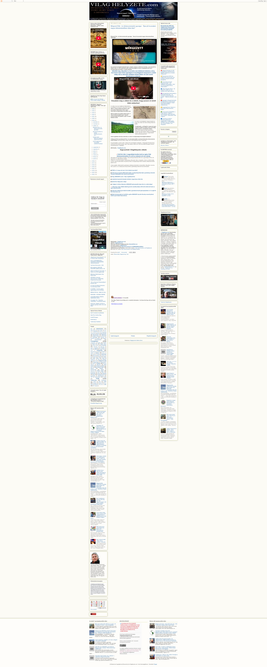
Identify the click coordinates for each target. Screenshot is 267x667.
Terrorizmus (97, 377)
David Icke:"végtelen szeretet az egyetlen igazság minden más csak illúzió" (98, 304)
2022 (93, 114)
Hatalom (97, 352)
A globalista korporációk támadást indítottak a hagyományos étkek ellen (127, 179)
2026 (93, 108)
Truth (127, 254)
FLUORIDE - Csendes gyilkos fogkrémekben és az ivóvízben (97, 289)
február (95, 156)
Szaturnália (93, 375)
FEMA (95, 349)
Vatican (100, 383)
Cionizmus (93, 338)
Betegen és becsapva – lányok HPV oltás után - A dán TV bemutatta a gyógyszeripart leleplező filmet (98, 414)
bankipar (101, 384)
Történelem (103, 380)
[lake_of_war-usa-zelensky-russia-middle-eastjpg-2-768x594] (98, 100)
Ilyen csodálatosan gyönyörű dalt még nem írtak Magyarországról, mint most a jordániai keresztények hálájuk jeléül (98, 501)
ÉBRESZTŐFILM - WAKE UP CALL (98, 292)
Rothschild (93, 373)
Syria (94, 374)
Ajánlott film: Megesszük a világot (119, 181)
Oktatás (101, 368)
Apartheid (95, 331)
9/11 (91, 328)
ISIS (98, 354)
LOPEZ (166, 198)
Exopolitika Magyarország (96, 403)
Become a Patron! (165, 145)
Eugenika (96, 348)
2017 (93, 162)
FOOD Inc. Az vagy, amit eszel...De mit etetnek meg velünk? (125, 170)
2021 (93, 116)
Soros (99, 373)
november (95, 123)
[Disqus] (133, 275)
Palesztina (93, 371)
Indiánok (103, 355)
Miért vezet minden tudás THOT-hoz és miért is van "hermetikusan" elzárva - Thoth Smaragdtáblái (168, 417)
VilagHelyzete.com (121, 147)
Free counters (94, 609)
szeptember (96, 147)
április (94, 152)
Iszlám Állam (96, 358)
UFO (100, 381)
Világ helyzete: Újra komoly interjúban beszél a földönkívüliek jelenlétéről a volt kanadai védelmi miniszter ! (168, 205)
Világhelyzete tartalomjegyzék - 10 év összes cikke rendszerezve (98, 258)
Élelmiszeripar (117, 254)
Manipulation (103, 362)
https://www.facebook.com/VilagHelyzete (143, 247)
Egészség (102, 346)
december (95, 122)
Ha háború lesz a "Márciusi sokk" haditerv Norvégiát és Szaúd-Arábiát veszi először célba (101, 472)
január (94, 158)
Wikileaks (96, 384)
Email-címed (94, 203)
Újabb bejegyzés (115, 336)
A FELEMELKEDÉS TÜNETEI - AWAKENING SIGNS (97, 297)
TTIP (92, 377)
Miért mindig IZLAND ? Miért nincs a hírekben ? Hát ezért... (101, 541)
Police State (100, 371)
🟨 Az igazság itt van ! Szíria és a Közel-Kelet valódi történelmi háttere (168, 108)
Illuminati (104, 354)
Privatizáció (93, 372)
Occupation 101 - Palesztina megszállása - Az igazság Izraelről (98, 301)
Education (96, 346)
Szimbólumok (101, 375)
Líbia (96, 360)
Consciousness (98, 339)
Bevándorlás (103, 333)
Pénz (103, 372)
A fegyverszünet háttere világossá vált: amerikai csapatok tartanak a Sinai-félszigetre (171, 326)
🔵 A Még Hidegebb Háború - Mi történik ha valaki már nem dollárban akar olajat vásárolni (168, 90)
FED (91, 349)
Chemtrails (94, 337)
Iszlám (104, 356)
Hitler (92, 354)
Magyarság (95, 362)
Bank (98, 333)
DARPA (104, 342)
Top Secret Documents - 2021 (97, 265)
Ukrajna (94, 383)
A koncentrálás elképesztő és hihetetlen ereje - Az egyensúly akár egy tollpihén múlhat (171, 312)
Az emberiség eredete (95, 332)
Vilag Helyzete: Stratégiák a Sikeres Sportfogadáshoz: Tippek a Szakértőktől (168, 194)
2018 (93, 161)
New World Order (99, 367)
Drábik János (103, 343)
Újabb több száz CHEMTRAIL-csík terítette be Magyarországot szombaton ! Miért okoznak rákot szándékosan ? (105, 647)
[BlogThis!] (131, 252)
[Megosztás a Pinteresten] (135, 252)
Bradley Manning (96, 336)
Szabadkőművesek (101, 374)
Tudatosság (94, 380)
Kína (99, 359)
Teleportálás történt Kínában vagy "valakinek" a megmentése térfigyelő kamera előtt (104, 656)
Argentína (100, 331)
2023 (93, 112)
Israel (99, 356)
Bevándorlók (96, 334)
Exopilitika (102, 348)
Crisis (99, 342)
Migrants (99, 364)
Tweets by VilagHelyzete (166, 302)
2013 (93, 170)
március (95, 154)
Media (98, 363)
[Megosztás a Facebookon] (133, 252)
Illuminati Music (96, 355)
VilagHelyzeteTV (123, 245)
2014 (93, 168)
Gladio (92, 350)
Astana (105, 331)
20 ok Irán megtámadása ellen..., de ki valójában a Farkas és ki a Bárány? (171, 339)
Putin (98, 372)
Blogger (155, 664)
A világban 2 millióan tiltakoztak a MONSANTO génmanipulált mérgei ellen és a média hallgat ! (132, 184)
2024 (93, 110)
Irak (91, 356)
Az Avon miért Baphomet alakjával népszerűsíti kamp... (98, 138)
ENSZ (94, 345)
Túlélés (94, 381)
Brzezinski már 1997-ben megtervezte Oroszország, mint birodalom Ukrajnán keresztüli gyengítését (168, 27)
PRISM (102, 369)
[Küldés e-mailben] (129, 252)
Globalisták (99, 350)
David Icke (94, 343)
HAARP (103, 351)
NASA (103, 365)
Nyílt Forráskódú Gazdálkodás (97, 312)
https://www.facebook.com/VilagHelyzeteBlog (130, 249)
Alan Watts (100, 330)
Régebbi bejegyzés (151, 336)
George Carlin (102, 349)
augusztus (95, 149)
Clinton (98, 338)
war (105, 384)
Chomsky (102, 337)
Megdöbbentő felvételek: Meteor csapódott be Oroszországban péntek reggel (170, 352)
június (94, 151)
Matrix (94, 363)
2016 (93, 164)
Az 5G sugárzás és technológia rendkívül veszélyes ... (98, 143)
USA (105, 381)
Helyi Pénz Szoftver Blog (96, 315)
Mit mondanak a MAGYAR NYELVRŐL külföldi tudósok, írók (98, 268)
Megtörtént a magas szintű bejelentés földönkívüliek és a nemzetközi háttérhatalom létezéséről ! (168, 403)
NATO (92, 367)
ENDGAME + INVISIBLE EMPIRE (98, 294)
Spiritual (104, 373)
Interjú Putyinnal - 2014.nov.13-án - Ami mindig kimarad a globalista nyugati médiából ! (171, 375)
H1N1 (99, 351)
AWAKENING (99, 328)
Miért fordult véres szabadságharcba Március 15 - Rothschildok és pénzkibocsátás (100, 529)
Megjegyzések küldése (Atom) (136, 340)
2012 (93, 172)
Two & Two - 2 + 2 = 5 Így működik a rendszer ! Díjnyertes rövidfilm (171, 363)
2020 (93, 118)
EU (98, 345)
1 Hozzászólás (124, 252)
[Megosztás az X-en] (132, 252)
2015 (93, 166)
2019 (93, 120)
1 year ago (168, 195)
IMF (95, 354)
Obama (92, 368)
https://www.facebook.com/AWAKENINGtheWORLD (132, 246)
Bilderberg (104, 334)
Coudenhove (93, 342)
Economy (103, 345)
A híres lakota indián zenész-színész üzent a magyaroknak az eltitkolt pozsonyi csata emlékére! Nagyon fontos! (98, 515)
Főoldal (133, 336)
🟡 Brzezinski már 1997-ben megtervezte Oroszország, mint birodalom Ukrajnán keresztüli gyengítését (168, 78)
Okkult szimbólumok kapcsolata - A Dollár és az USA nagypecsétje (98, 271)
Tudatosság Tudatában (96, 321)
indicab (166, 176)
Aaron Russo (93, 330)
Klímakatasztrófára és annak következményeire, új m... (98, 133)
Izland (103, 358)
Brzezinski (104, 336)
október (95, 125)
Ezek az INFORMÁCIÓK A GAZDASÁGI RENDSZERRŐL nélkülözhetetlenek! (97, 262)
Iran (95, 356)
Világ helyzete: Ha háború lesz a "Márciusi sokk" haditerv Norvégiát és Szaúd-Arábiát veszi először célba (168, 183)
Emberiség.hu (94, 319)
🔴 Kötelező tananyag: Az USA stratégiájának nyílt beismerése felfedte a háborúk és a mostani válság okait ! (168, 72)
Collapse (104, 338)
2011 (93, 174)
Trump (104, 377)
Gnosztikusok (93, 351)
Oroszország (93, 369)
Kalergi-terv (93, 359)
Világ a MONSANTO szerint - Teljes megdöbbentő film (123, 176)
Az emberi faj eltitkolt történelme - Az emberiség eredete (98, 286)
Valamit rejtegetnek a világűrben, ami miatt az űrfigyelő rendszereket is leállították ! (106, 640)
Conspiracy (94, 341)
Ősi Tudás (95, 385)
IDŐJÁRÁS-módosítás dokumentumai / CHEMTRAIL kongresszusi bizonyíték (97, 278)
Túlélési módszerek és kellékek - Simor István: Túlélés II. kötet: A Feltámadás (171, 430)
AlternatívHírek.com (133, 244)
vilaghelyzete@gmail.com (169, 266)
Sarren (165, 188)
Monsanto (98, 365)
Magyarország (123, 254)
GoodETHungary (94, 317)
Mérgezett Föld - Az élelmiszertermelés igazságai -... (97, 128)
